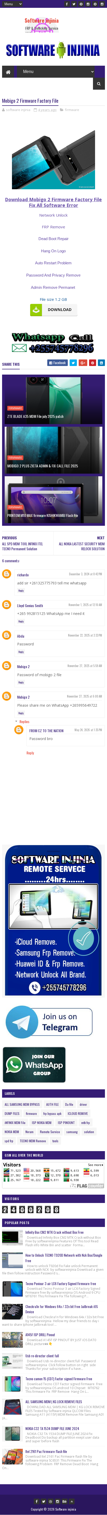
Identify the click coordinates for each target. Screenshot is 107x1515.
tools (55, 1141)
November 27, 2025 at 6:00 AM (84, 696)
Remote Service (50, 1131)
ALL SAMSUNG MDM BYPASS (22, 1104)
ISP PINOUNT (66, 1122)
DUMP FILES (12, 1113)
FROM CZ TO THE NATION (46, 730)
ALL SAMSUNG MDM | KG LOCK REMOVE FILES (53, 1401)
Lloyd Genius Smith (30, 605)
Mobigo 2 (23, 666)
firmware (72, 109)
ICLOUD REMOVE (78, 1113)
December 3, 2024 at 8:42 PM (85, 574)
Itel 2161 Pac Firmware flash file (46, 1451)
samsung (72, 1131)
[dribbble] (51, 1501)
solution (89, 1131)
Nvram (29, 1131)
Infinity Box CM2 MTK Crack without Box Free (54, 1232)
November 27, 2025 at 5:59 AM (85, 666)
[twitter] (74, 4)
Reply (21, 590)
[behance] (65, 1501)
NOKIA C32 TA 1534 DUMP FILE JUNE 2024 (52, 1428)
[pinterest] (81, 4)
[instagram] (88, 4)
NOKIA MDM (12, 1131)
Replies (24, 721)
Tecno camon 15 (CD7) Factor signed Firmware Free (58, 1378)
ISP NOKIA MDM (41, 1122)
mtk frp (85, 1122)
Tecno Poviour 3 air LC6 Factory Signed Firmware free (60, 1283)
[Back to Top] (72, 1501)
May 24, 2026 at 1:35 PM (88, 730)
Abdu (20, 636)
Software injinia (42, 20)
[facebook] (67, 4)
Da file (69, 1104)
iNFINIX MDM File (15, 1122)
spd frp (9, 1141)
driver (83, 1104)
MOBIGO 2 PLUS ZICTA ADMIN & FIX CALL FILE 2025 (42, 465)
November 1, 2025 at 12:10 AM (85, 605)
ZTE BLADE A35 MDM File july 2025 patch (35, 416)
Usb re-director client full (42, 1355)
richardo (23, 574)
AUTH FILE (52, 1104)
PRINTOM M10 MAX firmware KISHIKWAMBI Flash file (42, 515)
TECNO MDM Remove (33, 1141)
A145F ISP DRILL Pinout (40, 1334)
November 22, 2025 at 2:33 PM (85, 635)
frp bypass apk (52, 1113)
